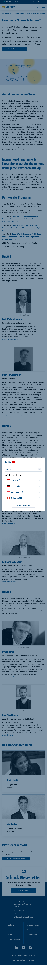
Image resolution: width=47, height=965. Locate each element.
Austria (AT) (15, 480)
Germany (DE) (16, 486)
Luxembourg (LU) (17, 492)
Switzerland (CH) (17, 498)
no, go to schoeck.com (23, 505)
